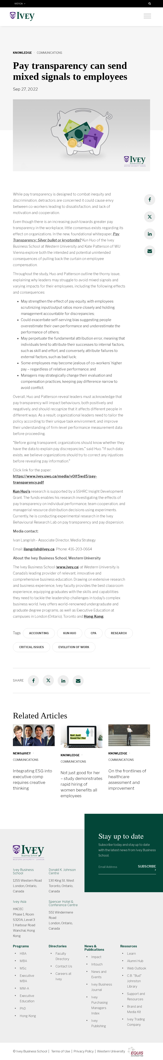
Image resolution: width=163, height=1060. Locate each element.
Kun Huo (69, 633)
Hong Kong (94, 616)
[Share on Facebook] (149, 199)
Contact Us (63, 966)
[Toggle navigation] (147, 16)
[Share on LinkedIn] (149, 233)
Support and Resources (136, 996)
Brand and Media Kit (134, 1009)
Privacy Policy (84, 1051)
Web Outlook (136, 968)
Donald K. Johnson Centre (62, 871)
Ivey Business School (23, 871)
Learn (131, 953)
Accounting (39, 633)
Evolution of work (73, 647)
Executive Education (27, 998)
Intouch (97, 964)
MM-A (24, 988)
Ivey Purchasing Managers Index (99, 1005)
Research (119, 633)
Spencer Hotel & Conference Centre (63, 903)
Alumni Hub (135, 961)
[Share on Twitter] (149, 216)
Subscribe (147, 866)
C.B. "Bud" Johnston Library (134, 981)
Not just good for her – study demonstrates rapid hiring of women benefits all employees (81, 784)
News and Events (98, 974)
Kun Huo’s (21, 491)
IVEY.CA (19, 4)
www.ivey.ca (67, 567)
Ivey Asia (19, 902)
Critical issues (31, 647)
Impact (96, 957)
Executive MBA (27, 978)
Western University (111, 1051)
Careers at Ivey (63, 976)
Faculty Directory (62, 956)
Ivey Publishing (98, 1023)
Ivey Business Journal (101, 987)
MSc (23, 968)
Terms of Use (60, 1051)
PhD (23, 1008)
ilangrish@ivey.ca (39, 549)
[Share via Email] (149, 251)
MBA (23, 961)
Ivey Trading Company (136, 1022)
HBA (23, 953)
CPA (93, 633)
